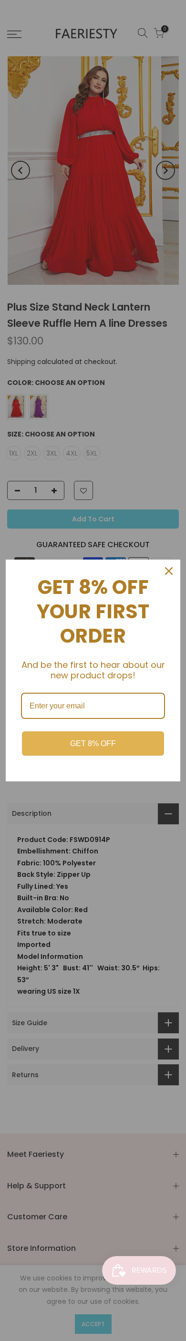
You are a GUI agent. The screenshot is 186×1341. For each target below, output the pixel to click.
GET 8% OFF (93, 743)
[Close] (168, 571)
